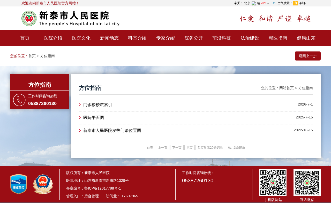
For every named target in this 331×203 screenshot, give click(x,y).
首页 (24, 38)
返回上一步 (308, 56)
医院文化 (81, 38)
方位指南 (47, 56)
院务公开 (193, 38)
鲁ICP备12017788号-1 (102, 188)
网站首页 (286, 88)
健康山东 (306, 38)
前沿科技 (221, 38)
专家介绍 (165, 38)
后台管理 (91, 196)
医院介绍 (53, 38)
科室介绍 (137, 38)
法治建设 (249, 38)
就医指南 (278, 38)
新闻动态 (109, 38)
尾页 (189, 147)
